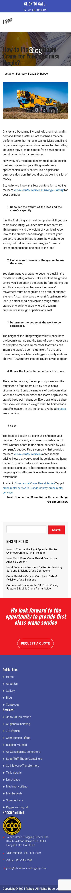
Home (10, 677)
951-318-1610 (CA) (37, 10)
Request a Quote (35, 643)
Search (56, 530)
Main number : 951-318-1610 (23, 853)
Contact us (12, 704)
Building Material (16, 745)
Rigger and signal (17, 807)
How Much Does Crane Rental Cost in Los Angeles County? (32, 560)
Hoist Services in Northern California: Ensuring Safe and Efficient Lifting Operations (34, 569)
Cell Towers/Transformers (22, 766)
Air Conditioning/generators (23, 752)
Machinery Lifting (16, 786)
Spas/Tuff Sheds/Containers (24, 759)
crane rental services (28, 454)
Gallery (10, 691)
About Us (12, 684)
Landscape (13, 779)
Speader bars (14, 800)
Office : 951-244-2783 (19, 860)
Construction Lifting (18, 738)
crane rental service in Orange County (38, 190)
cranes (61, 409)
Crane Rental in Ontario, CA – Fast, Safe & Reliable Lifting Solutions (31, 578)
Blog (9, 698)
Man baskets (14, 793)
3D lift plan (13, 731)
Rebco (44, 74)
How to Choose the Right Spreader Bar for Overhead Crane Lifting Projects (32, 551)
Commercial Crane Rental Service (35, 483)
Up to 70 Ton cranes (18, 717)
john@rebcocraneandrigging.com (26, 868)
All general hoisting (18, 724)
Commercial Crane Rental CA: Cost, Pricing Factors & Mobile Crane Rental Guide (32, 587)
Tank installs (14, 772)
